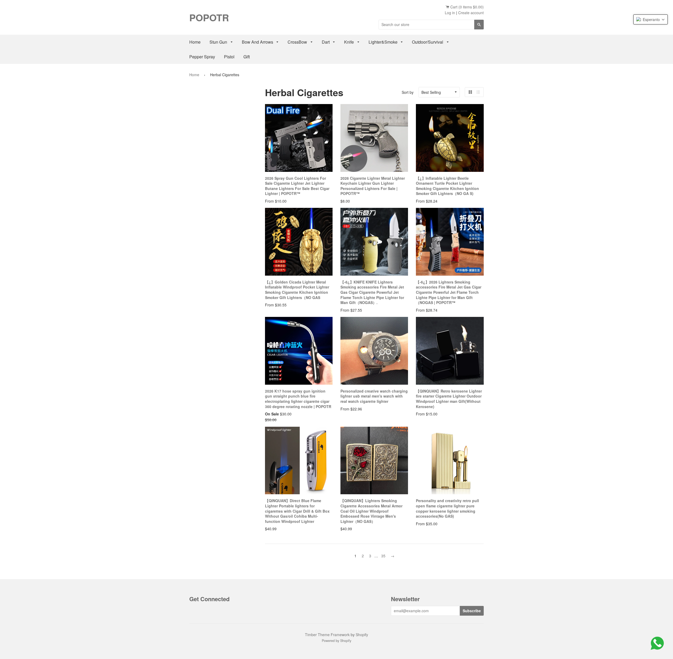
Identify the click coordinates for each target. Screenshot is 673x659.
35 (383, 555)
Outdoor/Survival (428, 42)
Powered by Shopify (336, 640)
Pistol (229, 57)
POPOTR (209, 17)
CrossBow (298, 42)
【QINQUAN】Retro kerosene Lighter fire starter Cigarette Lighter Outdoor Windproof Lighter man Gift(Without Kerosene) (449, 398)
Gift (246, 57)
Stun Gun (219, 42)
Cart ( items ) (466, 6)
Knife (349, 42)
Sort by (408, 92)
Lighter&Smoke (384, 42)
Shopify (362, 634)
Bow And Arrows (258, 42)
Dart (326, 42)
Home (195, 42)
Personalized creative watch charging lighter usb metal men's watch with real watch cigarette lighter (374, 396)
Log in (450, 12)
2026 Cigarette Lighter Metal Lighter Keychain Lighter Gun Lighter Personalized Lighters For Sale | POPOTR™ (372, 186)
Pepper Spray (202, 57)
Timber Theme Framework (327, 634)
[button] (650, 19)
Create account (471, 12)
